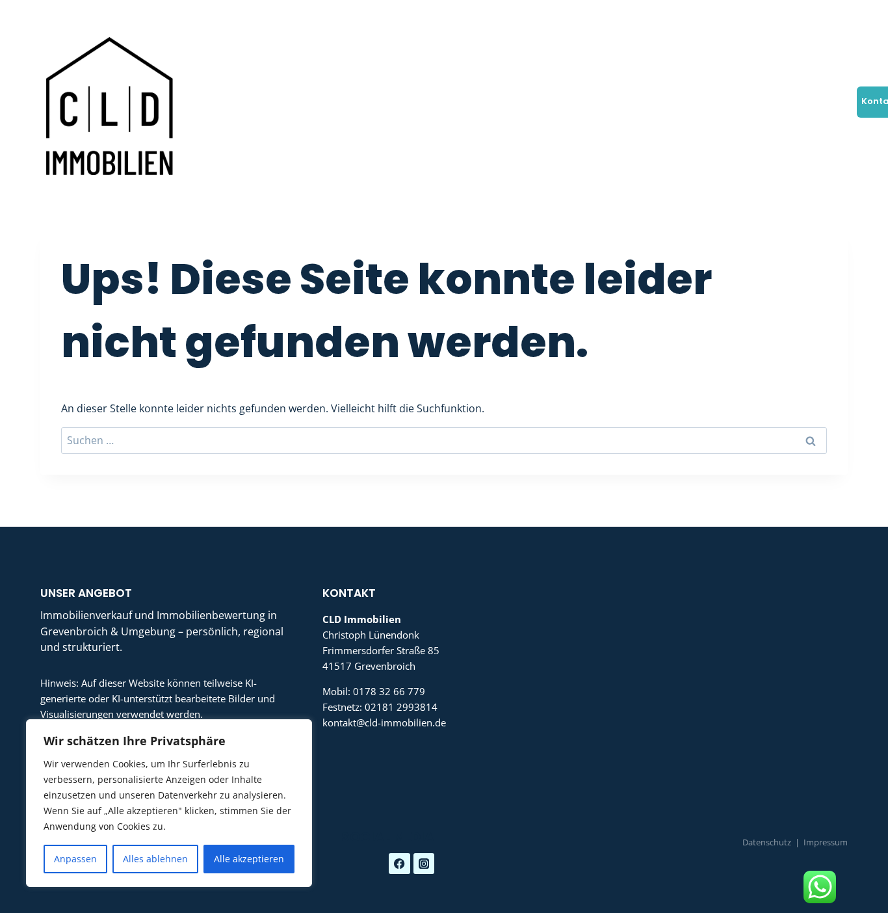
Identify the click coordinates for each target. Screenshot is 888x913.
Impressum (825, 842)
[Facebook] (800, 14)
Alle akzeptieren (249, 859)
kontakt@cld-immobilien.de (384, 722)
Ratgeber (781, 101)
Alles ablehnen (155, 859)
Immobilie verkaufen (230, 101)
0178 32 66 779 (389, 691)
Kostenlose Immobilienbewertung (362, 101)
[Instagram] (833, 14)
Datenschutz (766, 842)
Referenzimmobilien (705, 101)
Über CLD (832, 101)
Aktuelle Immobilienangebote (514, 101)
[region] (169, 803)
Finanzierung (621, 101)
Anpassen (75, 859)
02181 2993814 (401, 706)
